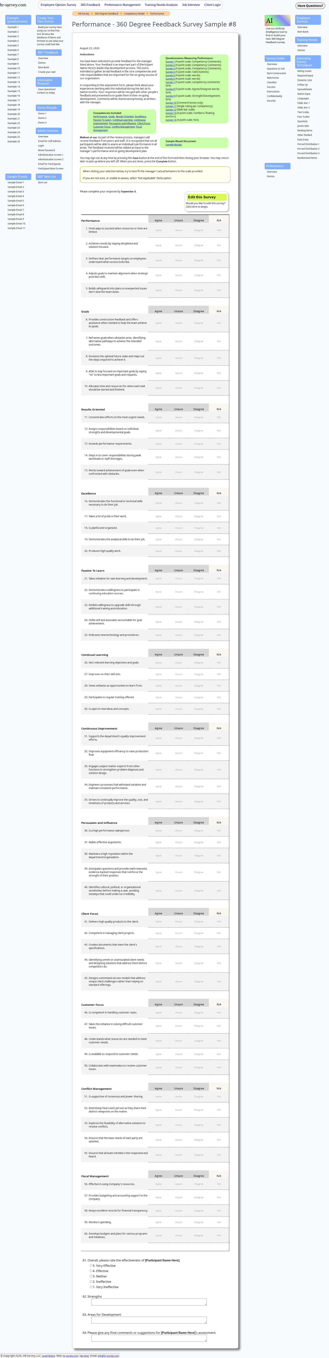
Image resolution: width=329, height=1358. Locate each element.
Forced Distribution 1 (308, 144)
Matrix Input (303, 93)
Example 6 (13, 50)
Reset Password (46, 150)
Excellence (140, 116)
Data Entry (303, 139)
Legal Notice (48, 1355)
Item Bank (43, 67)
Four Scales (303, 116)
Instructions (273, 91)
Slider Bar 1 (303, 103)
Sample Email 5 (16, 200)
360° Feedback (47, 52)
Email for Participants (49, 164)
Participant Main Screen (50, 168)
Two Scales (303, 112)
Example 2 (13, 31)
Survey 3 (170, 68)
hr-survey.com (70, 1355)
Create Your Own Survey (45, 19)
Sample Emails (17, 176)
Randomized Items (307, 157)
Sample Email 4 (16, 196)
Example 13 (14, 82)
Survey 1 (170, 61)
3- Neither (100, 1276)
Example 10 (14, 68)
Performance (157, 13)
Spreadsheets (304, 89)
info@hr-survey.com (108, 1355)
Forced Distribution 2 (308, 148)
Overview (43, 58)
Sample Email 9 (16, 219)
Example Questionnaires (17, 19)
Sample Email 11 (16, 228)
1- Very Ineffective (105, 1287)
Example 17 (14, 100)
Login (41, 145)
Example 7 (13, 54)
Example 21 (14, 118)
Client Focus (143, 123)
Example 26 (14, 141)
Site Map (84, 1355)
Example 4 (13, 40)
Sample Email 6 (16, 205)
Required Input (305, 75)
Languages (303, 98)
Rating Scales (304, 71)
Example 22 (14, 123)
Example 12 (14, 77)
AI (269, 20)
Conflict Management (123, 126)
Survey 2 (170, 65)
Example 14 (14, 86)
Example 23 (14, 127)
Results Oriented (124, 116)
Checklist (271, 82)
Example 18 (14, 104)
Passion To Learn (102, 120)
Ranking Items (304, 130)
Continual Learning (123, 120)
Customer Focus (101, 126)
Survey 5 (170, 75)
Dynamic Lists (304, 80)
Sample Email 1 (16, 182)
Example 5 (13, 45)
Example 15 (14, 91)
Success (271, 87)
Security (271, 100)
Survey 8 (170, 89)
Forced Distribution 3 (308, 153)
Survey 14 (171, 120)
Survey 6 (170, 78)
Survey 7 (170, 82)
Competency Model (134, 13)
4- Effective (100, 1271)
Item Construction (276, 73)
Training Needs (307, 40)
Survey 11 (171, 106)
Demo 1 (42, 113)
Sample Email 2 (16, 187)
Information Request (44, 81)
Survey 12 (171, 109)
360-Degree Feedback (106, 13)
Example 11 (14, 72)
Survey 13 (171, 113)
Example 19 (14, 109)
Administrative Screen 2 (50, 159)
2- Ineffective (102, 1282)
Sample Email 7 (16, 209)
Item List (42, 182)
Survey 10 (171, 102)
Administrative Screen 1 (50, 154)
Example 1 (13, 27)
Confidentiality (274, 96)
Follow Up (302, 84)
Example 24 (14, 132)
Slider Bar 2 (303, 107)
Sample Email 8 (16, 214)
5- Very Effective (104, 1266)
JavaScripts (303, 125)
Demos (42, 62)
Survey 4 (170, 72)
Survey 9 (170, 96)
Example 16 (14, 95)
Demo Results (47, 107)
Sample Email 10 (16, 223)
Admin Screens (47, 130)
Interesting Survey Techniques (304, 62)
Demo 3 (42, 122)
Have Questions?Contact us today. (46, 91)
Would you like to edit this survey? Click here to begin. (205, 201)
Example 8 (13, 59)
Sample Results (174, 144)
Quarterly (302, 121)
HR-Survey (83, 13)
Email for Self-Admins (49, 141)
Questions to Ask (276, 68)
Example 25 (14, 136)
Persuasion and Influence (122, 123)
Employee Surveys (303, 19)
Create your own (47, 72)
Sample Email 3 (16, 191)
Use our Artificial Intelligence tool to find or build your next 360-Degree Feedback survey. (276, 35)
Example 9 (13, 63)
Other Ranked (304, 135)
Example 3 (13, 36)
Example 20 (14, 114)
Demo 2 (42, 118)
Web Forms (273, 77)
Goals (112, 116)
